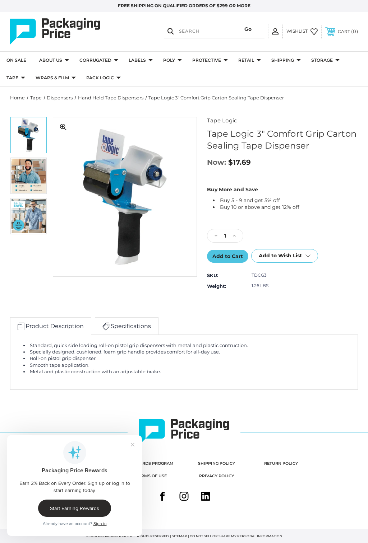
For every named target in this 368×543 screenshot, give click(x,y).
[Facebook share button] (162, 497)
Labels (137, 60)
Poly (169, 60)
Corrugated (95, 60)
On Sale (16, 60)
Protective (206, 60)
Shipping (282, 60)
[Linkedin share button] (205, 497)
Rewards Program (151, 463)
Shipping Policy (216, 463)
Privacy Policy (216, 475)
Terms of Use (151, 475)
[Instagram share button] (184, 497)
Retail (246, 60)
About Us (50, 60)
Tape (12, 77)
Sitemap (179, 536)
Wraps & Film (52, 77)
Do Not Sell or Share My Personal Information (236, 536)
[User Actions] (275, 31)
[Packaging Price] (62, 31)
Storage (322, 60)
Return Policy (281, 463)
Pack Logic (100, 77)
